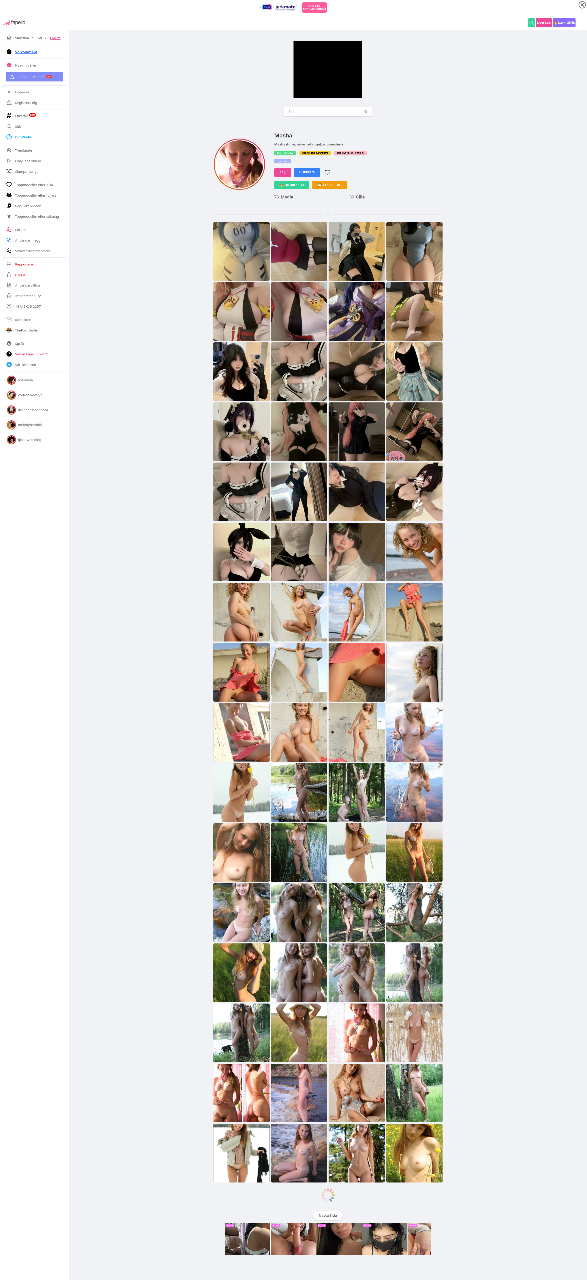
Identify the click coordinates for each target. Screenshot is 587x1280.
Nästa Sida (328, 1215)
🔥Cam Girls (564, 22)
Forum (55, 38)
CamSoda (285, 153)
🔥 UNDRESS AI (292, 185)
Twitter (282, 161)
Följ (282, 172)
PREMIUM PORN (350, 153)
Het (39, 38)
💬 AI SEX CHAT (330, 185)
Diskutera (307, 172)
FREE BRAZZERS (315, 153)
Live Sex (544, 22)
